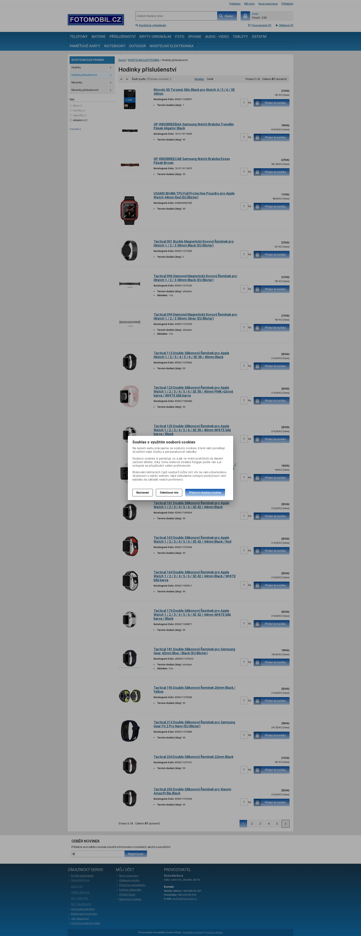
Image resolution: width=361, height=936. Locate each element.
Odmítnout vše (169, 492)
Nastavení (142, 492)
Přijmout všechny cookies (205, 492)
